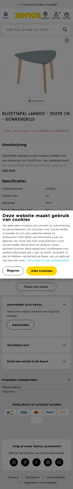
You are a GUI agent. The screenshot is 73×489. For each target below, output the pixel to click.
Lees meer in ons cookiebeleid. (47, 260)
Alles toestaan (42, 271)
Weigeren (13, 270)
